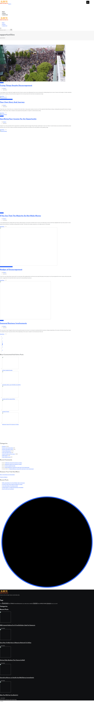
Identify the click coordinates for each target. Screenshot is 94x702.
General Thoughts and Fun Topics (8, 454)
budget (1, 603)
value (55, 603)
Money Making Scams (6, 457)
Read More (2, 96)
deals (9, 603)
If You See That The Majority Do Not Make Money (20, 216)
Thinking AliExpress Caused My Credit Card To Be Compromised (17, 467)
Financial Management (6, 450)
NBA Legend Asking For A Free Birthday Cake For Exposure (13, 482)
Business (4, 446)
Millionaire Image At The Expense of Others (13, 462)
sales (39, 603)
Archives (4, 13)
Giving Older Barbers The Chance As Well (10, 485)
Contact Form (5, 14)
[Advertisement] (20, 7)
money (35, 603)
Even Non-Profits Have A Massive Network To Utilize (12, 484)
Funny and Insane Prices (6, 452)
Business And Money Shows (7, 449)
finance (12, 603)
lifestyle (23, 603)
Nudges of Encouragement (11, 269)
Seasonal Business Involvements (13, 323)
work (56, 603)
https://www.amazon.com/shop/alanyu (7, 474)
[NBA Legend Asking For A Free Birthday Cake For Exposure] (5, 622)
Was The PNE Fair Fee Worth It (8, 489)
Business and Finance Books (7, 447)
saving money (43, 603)
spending (52, 603)
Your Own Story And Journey (12, 102)
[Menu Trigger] (87, 2)
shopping (49, 603)
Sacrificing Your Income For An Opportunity (18, 119)
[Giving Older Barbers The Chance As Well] (5, 657)
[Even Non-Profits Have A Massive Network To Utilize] (5, 639)
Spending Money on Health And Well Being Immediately (12, 487)
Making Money (5, 455)
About (3, 11)
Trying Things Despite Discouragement (16, 85)
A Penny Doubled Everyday (10, 465)
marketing (31, 603)
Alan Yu (9, 3)
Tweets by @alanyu (3, 477)
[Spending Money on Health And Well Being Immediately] (5, 674)
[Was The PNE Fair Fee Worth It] (5, 692)
